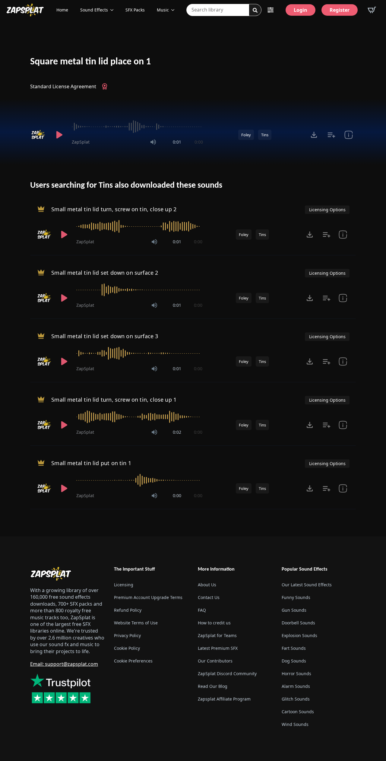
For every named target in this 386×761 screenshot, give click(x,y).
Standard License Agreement (63, 86)
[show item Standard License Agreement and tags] (348, 135)
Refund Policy (127, 610)
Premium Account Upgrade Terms (148, 597)
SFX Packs (135, 10)
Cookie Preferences (133, 661)
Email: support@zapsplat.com (64, 664)
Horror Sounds (296, 673)
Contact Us (209, 597)
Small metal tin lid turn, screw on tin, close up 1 (113, 399)
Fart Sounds (294, 648)
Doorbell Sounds (298, 623)
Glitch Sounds (296, 699)
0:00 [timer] (199, 142)
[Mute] (153, 142)
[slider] (137, 126)
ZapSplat (81, 142)
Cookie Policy (127, 648)
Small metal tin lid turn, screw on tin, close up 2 (113, 209)
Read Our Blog (212, 686)
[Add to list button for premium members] (331, 135)
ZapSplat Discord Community (227, 673)
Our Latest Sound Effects (307, 585)
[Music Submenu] (174, 10)
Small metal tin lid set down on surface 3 (104, 336)
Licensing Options (327, 209)
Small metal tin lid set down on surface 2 (104, 272)
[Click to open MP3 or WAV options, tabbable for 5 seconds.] (314, 135)
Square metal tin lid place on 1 (90, 62)
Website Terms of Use (136, 623)
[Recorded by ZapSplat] (38, 135)
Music (163, 10)
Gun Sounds (294, 610)
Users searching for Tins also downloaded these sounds (126, 185)
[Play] (59, 135)
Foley (246, 135)
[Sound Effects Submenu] (113, 10)
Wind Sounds (295, 724)
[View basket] (372, 10)
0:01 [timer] (177, 142)
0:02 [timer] (177, 432)
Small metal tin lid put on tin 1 (91, 463)
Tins (264, 135)
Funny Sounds (296, 597)
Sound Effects (94, 10)
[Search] (255, 10)
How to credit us (214, 623)
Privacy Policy (127, 635)
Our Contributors (215, 661)
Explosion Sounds (299, 635)
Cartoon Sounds (298, 711)
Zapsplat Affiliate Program (224, 699)
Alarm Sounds (296, 686)
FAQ (202, 610)
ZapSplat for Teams (217, 635)
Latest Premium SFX (218, 648)
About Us (207, 585)
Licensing (123, 585)
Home (62, 10)
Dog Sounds (294, 661)
